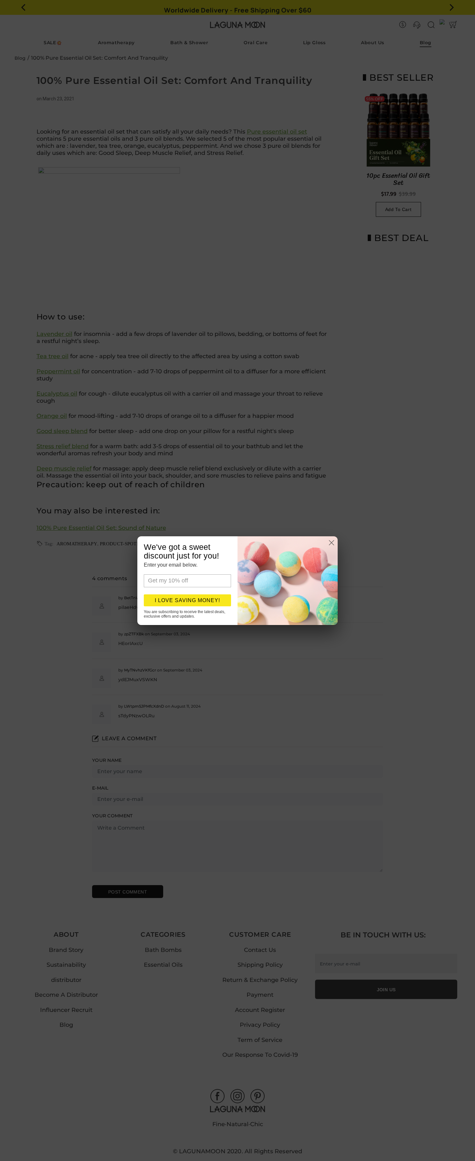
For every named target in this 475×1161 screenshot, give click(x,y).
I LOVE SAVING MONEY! (187, 600)
